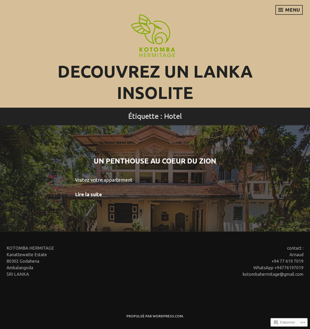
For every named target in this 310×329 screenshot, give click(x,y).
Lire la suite (88, 194)
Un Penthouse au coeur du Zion (155, 161)
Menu (292, 10)
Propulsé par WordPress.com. (155, 316)
